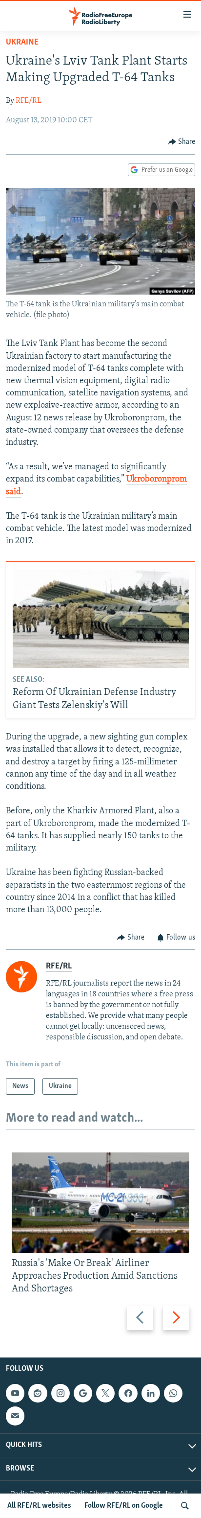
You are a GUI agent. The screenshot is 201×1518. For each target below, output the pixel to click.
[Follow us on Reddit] (37, 1393)
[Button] (182, 142)
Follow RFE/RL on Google (123, 1506)
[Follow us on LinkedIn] (150, 1393)
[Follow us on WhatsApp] (173, 1393)
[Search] (185, 1506)
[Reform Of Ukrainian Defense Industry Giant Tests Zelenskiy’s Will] (101, 618)
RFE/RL (28, 101)
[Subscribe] (15, 1415)
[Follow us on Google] (83, 1393)
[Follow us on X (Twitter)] (105, 1393)
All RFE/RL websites (39, 1506)
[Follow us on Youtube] (15, 1393)
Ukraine (22, 42)
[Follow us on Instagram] (60, 1393)
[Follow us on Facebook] (128, 1393)
